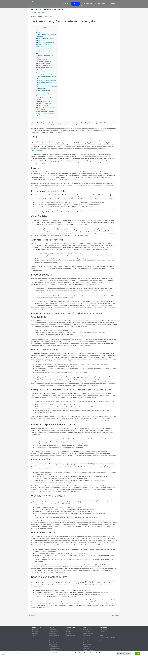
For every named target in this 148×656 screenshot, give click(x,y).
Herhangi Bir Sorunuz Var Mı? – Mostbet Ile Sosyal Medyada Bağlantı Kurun (46, 76)
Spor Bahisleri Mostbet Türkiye (44, 65)
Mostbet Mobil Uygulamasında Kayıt (45, 92)
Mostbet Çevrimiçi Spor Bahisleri (45, 90)
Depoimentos (102, 3)
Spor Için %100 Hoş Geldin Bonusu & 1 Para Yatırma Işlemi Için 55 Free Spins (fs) (46, 52)
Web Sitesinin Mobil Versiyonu (44, 61)
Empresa (66, 3)
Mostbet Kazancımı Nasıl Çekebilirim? (46, 34)
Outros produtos (87, 3)
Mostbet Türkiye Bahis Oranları (44, 48)
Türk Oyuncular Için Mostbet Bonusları (46, 86)
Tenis (37, 31)
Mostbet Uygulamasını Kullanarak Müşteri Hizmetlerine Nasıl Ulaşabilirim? (45, 44)
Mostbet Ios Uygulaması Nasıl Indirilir (46, 80)
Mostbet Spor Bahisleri (42, 105)
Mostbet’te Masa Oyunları (43, 63)
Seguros (75, 3)
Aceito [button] (137, 653)
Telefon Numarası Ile (41, 88)
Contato (112, 3)
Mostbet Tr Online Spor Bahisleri (45, 111)
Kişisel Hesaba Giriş (41, 59)
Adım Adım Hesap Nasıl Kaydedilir (45, 38)
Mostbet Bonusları (41, 40)
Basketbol (38, 32)
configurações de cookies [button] (123, 653)
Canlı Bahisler (39, 36)
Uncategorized (36, 12)
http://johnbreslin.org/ (37, 150)
